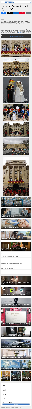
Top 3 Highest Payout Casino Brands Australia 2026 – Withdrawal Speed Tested (5, 378)
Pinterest (3, 397)
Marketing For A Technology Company (8, 238)
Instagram (3, 398)
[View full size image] (16, 48)
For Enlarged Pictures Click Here (17, 36)
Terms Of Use (4, 390)
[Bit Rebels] (9, 2)
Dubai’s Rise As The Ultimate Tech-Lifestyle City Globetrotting (12, 368)
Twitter (3, 396)
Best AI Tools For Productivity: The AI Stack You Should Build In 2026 (14, 294)
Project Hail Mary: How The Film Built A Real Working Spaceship (16, 379)
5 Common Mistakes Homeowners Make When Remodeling (12, 357)
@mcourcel (20, 32)
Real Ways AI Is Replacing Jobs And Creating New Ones (11, 335)
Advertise (3, 388)
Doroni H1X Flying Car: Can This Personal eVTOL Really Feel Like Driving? (15, 346)
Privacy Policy (4, 389)
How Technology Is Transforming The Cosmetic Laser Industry (12, 227)
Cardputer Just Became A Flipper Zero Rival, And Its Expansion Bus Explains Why (26, 378)
